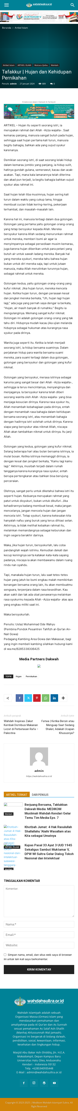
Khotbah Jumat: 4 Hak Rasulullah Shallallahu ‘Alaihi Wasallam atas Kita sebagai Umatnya (48, 831)
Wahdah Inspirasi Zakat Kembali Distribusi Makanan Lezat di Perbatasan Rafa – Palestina (21, 727)
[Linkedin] (54, 698)
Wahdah (54, 65)
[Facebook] (19, 698)
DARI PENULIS (40, 794)
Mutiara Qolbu (41, 65)
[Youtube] (54, 1083)
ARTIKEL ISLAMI (24, 65)
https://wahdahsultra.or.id (39, 776)
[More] (63, 698)
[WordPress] (44, 1083)
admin (13, 83)
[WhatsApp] (45, 698)
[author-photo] (39, 765)
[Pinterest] (37, 698)
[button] (6, 5)
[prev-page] (6, 867)
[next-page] (12, 867)
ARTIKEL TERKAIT (16, 794)
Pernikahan (31, 676)
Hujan (19, 676)
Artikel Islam (21, 27)
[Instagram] (34, 1083)
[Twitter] (28, 698)
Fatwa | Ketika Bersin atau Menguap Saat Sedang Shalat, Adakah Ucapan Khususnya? (57, 727)
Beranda (6, 27)
